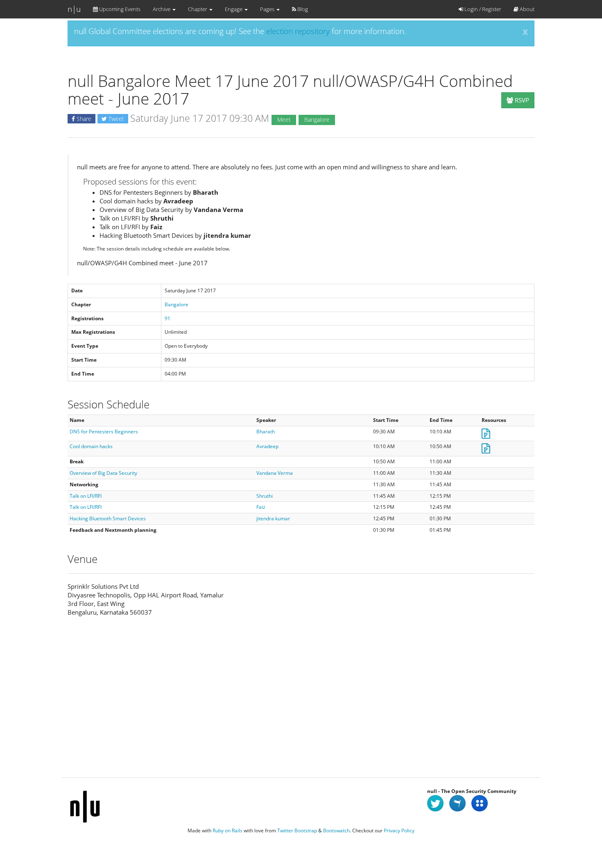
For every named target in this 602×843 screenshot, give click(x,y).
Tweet (115, 119)
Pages (268, 9)
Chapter (198, 9)
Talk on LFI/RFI (86, 495)
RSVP (521, 100)
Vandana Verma (274, 472)
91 (167, 318)
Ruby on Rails (227, 830)
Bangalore (176, 304)
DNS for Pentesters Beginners (104, 431)
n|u (74, 9)
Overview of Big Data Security (103, 472)
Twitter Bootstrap (297, 830)
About (526, 9)
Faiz (260, 507)
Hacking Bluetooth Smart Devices (108, 518)
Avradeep (267, 446)
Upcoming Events (119, 9)
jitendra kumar (273, 518)
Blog (302, 9)
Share (83, 119)
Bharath (265, 431)
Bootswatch (336, 830)
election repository (298, 31)
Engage (234, 9)
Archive (162, 9)
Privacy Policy (399, 830)
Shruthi (264, 495)
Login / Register (482, 9)
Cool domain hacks (91, 446)
